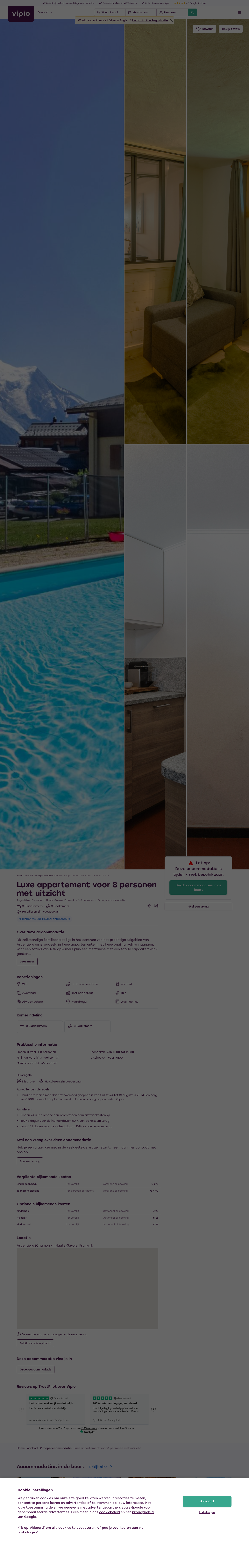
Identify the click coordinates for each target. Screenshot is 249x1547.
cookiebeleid (109, 1512)
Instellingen (207, 1512)
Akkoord (207, 1501)
